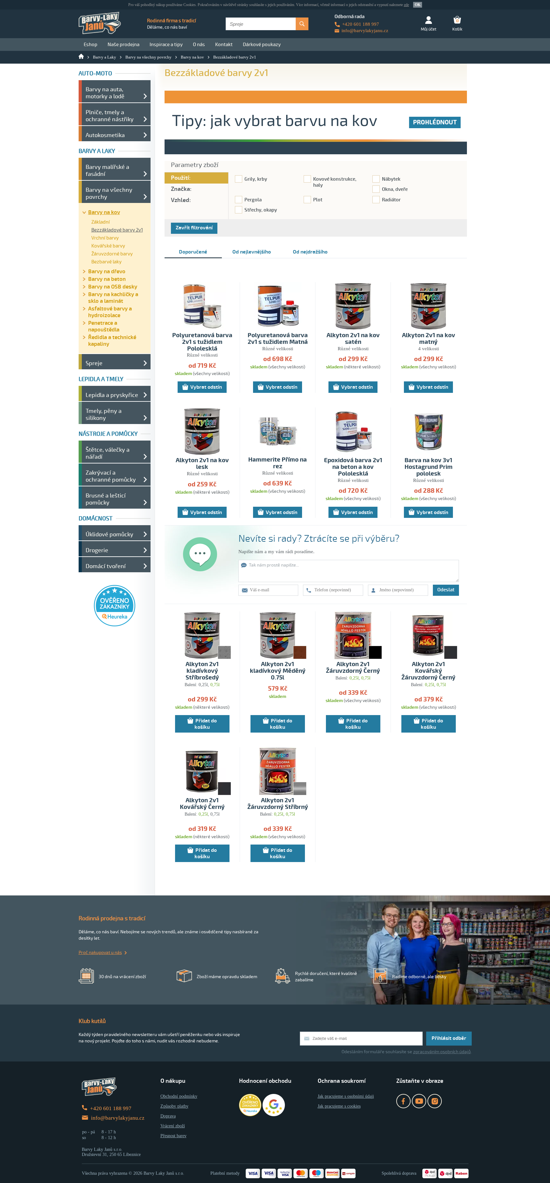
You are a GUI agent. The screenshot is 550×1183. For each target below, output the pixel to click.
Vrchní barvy (105, 238)
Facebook (403, 1101)
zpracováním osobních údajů (442, 1051)
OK (417, 5)
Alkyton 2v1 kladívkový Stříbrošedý (202, 671)
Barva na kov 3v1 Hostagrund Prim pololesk (429, 467)
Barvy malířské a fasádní (107, 170)
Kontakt (224, 44)
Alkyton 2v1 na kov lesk (202, 463)
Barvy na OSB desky (112, 286)
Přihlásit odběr (449, 1038)
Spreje (94, 363)
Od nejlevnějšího (251, 252)
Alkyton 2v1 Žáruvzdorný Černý (353, 667)
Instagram (434, 1101)
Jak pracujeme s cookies (339, 1106)
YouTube (419, 1101)
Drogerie (97, 550)
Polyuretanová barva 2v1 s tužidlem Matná (278, 338)
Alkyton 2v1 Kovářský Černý (202, 804)
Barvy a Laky (104, 57)
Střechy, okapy (260, 210)
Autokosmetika (105, 135)
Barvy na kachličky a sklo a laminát (113, 297)
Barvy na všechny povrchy (148, 57)
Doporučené (193, 252)
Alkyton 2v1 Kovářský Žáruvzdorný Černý (428, 671)
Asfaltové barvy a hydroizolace (110, 312)
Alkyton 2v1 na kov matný (428, 338)
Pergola (253, 200)
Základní (100, 222)
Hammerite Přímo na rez (277, 463)
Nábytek (391, 179)
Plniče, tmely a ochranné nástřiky (110, 116)
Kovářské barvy (108, 246)
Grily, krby (255, 179)
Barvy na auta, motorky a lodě (105, 93)
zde (406, 5)
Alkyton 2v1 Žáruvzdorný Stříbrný (277, 804)
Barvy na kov (192, 57)
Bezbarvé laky (106, 262)
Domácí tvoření (106, 566)
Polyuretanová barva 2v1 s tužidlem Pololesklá (202, 342)
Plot (317, 200)
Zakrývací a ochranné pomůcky (111, 476)
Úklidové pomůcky (109, 534)
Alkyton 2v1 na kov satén (353, 338)
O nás (199, 44)
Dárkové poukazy (262, 44)
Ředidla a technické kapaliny (112, 340)
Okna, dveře (395, 189)
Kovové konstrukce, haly (334, 182)
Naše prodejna (123, 44)
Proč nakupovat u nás (100, 952)
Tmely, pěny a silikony (104, 414)
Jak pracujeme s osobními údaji (346, 1096)
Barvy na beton (107, 279)
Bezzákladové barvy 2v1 (234, 57)
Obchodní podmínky (178, 1096)
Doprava (168, 1116)
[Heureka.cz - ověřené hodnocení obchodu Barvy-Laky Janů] (114, 624)
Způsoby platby (174, 1106)
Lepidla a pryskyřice (112, 395)
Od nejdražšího (310, 252)
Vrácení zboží (172, 1126)
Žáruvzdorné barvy (112, 254)
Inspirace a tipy (166, 44)
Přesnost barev (173, 1135)
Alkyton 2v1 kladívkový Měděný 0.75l (278, 671)
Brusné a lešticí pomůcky (106, 499)
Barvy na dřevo (106, 271)
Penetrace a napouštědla (103, 326)
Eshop (90, 44)
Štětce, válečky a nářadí (108, 453)
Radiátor (391, 200)
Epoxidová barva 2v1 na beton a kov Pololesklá (353, 467)
